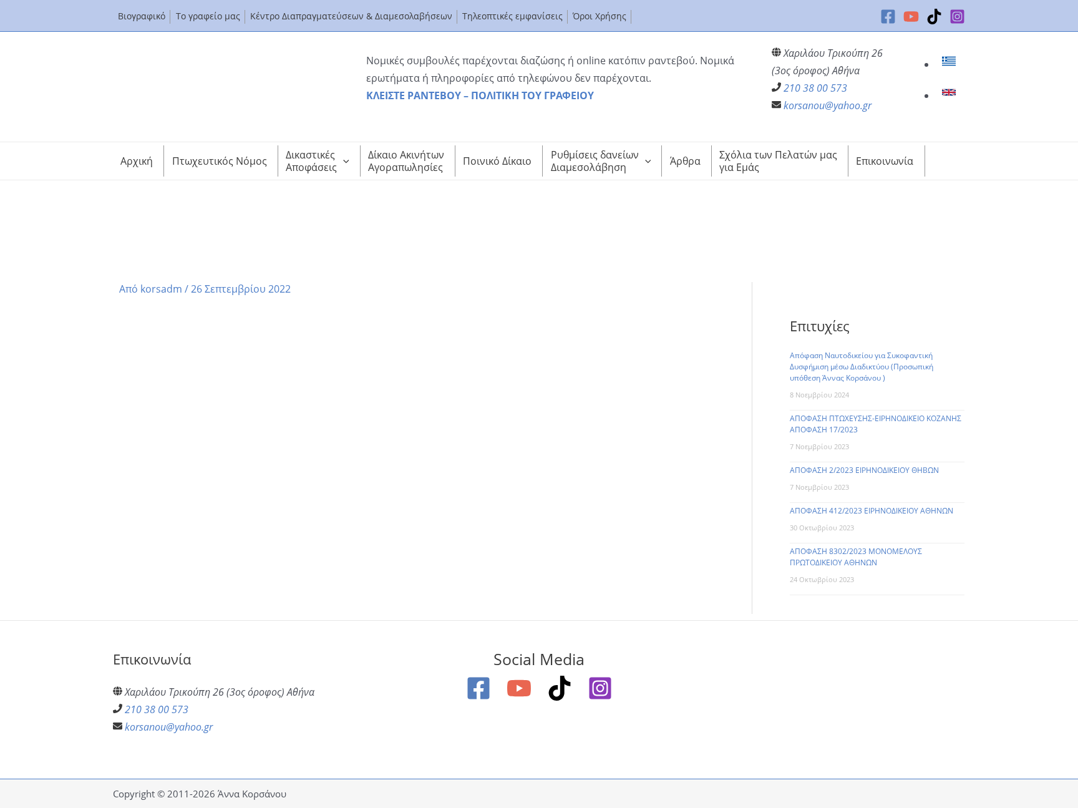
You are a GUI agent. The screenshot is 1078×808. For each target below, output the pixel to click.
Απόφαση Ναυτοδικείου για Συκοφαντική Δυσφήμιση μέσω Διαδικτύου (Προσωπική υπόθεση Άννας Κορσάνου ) (861, 366)
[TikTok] (934, 16)
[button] (343, 161)
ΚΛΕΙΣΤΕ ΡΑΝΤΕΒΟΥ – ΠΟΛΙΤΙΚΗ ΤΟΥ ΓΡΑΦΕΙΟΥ (480, 95)
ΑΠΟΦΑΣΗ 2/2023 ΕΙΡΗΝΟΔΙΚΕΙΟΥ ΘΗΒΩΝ (864, 470)
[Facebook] (888, 16)
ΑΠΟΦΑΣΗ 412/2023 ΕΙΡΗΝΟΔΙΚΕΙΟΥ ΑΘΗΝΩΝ (871, 510)
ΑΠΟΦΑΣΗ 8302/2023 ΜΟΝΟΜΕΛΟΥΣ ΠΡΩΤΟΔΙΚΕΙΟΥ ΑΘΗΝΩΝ (856, 557)
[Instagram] (957, 16)
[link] (950, 64)
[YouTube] (911, 16)
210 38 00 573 (815, 88)
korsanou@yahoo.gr (828, 105)
